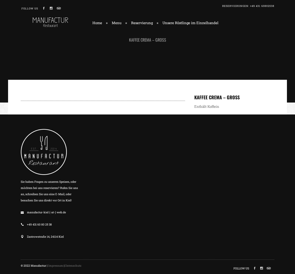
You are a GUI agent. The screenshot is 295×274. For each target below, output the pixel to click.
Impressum (55, 265)
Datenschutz (73, 265)
